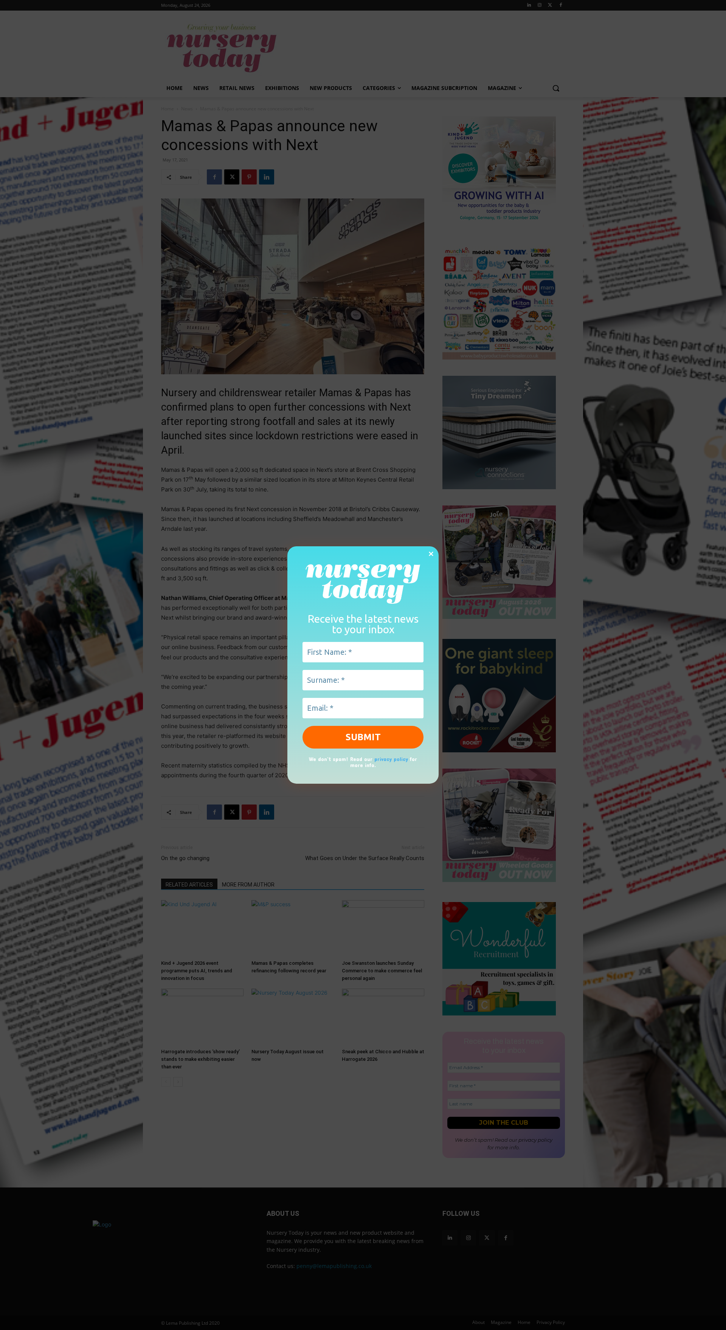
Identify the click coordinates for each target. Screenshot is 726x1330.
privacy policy (391, 758)
